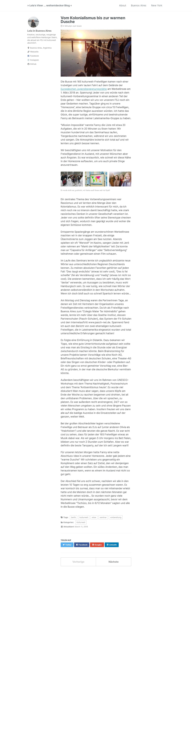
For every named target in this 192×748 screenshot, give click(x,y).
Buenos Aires (138, 5)
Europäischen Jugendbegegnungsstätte (84, 88)
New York (156, 5)
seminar (103, 517)
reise (94, 517)
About (122, 5)
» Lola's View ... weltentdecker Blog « (49, 5)
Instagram (34, 60)
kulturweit (84, 517)
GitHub (33, 64)
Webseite (34, 52)
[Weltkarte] (96, 180)
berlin (73, 517)
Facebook (34, 56)
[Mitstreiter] (120, 180)
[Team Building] (72, 180)
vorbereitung (115, 517)
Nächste (114, 561)
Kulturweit (81, 522)
